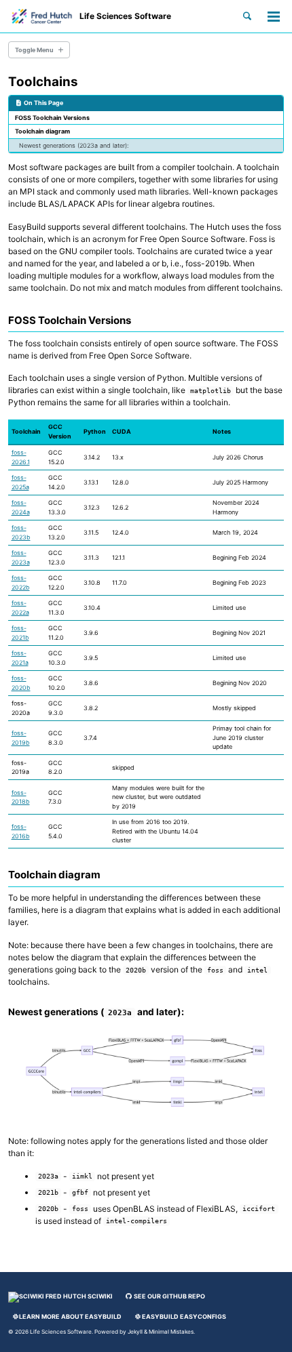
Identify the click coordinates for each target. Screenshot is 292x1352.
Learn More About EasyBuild (70, 1316)
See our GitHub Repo (168, 1296)
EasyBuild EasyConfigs (184, 1316)
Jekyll (135, 1331)
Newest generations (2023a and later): (73, 145)
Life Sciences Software (125, 16)
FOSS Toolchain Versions (52, 117)
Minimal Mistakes (171, 1331)
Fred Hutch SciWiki (78, 1296)
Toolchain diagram (42, 131)
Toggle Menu (34, 50)
